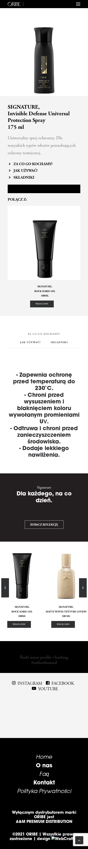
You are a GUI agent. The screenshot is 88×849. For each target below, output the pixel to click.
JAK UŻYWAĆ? (25, 170)
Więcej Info (41, 304)
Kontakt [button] (44, 782)
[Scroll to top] (79, 839)
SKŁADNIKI (23, 177)
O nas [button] (44, 765)
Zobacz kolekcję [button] (44, 524)
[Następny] (83, 597)
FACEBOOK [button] (62, 683)
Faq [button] (44, 773)
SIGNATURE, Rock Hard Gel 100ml (44, 291)
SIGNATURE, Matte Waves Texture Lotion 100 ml (66, 611)
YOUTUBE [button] (48, 689)
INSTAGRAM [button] (30, 683)
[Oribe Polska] (15, 4)
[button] (78, 4)
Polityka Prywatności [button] (44, 790)
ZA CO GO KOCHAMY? (33, 164)
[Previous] (5, 597)
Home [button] (44, 756)
